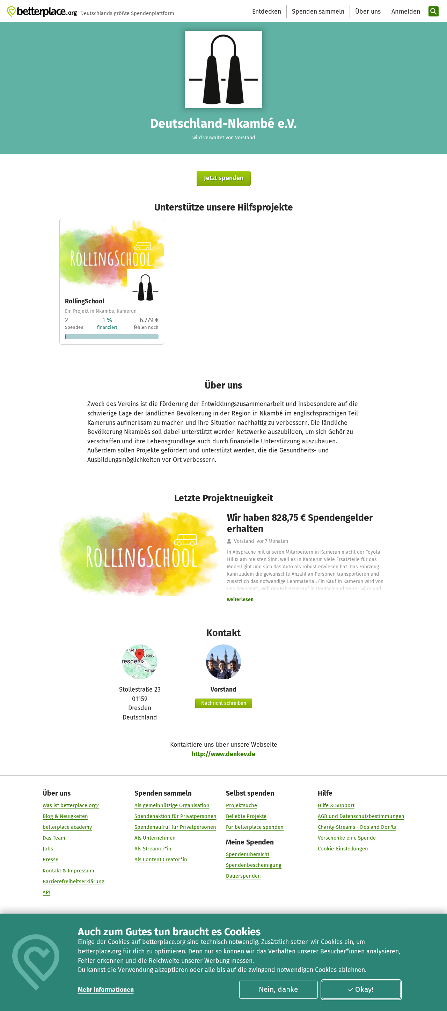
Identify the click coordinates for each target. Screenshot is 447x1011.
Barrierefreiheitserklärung (73, 881)
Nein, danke (278, 989)
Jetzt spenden (223, 178)
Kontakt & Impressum (68, 871)
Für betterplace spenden (255, 827)
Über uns (368, 11)
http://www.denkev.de (223, 754)
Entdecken (266, 11)
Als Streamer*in (152, 849)
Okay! (364, 989)
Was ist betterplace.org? (71, 805)
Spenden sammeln (318, 11)
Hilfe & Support (336, 805)
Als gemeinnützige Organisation (172, 805)
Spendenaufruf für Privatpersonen (175, 827)
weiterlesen (240, 600)
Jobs (48, 849)
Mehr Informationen (106, 990)
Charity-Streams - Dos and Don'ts (357, 827)
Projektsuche (241, 805)
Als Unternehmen (155, 838)
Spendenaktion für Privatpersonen (175, 816)
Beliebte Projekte (246, 816)
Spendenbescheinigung (253, 865)
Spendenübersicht (247, 854)
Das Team (54, 838)
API (46, 892)
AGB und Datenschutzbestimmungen (361, 816)
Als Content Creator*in (160, 859)
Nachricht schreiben (223, 703)
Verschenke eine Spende (347, 838)
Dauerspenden (243, 876)
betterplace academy (67, 827)
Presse (50, 859)
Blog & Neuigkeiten (65, 816)
